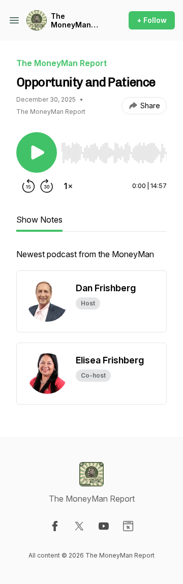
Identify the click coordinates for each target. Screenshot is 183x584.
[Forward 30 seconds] (47, 186)
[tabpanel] (91, 259)
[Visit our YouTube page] (104, 526)
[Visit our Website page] (128, 526)
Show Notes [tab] (39, 219)
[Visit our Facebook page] (55, 526)
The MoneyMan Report (71, 20)
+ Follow (152, 20)
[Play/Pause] (36, 152)
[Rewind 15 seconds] (28, 186)
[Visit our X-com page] (79, 526)
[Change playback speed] (68, 186)
